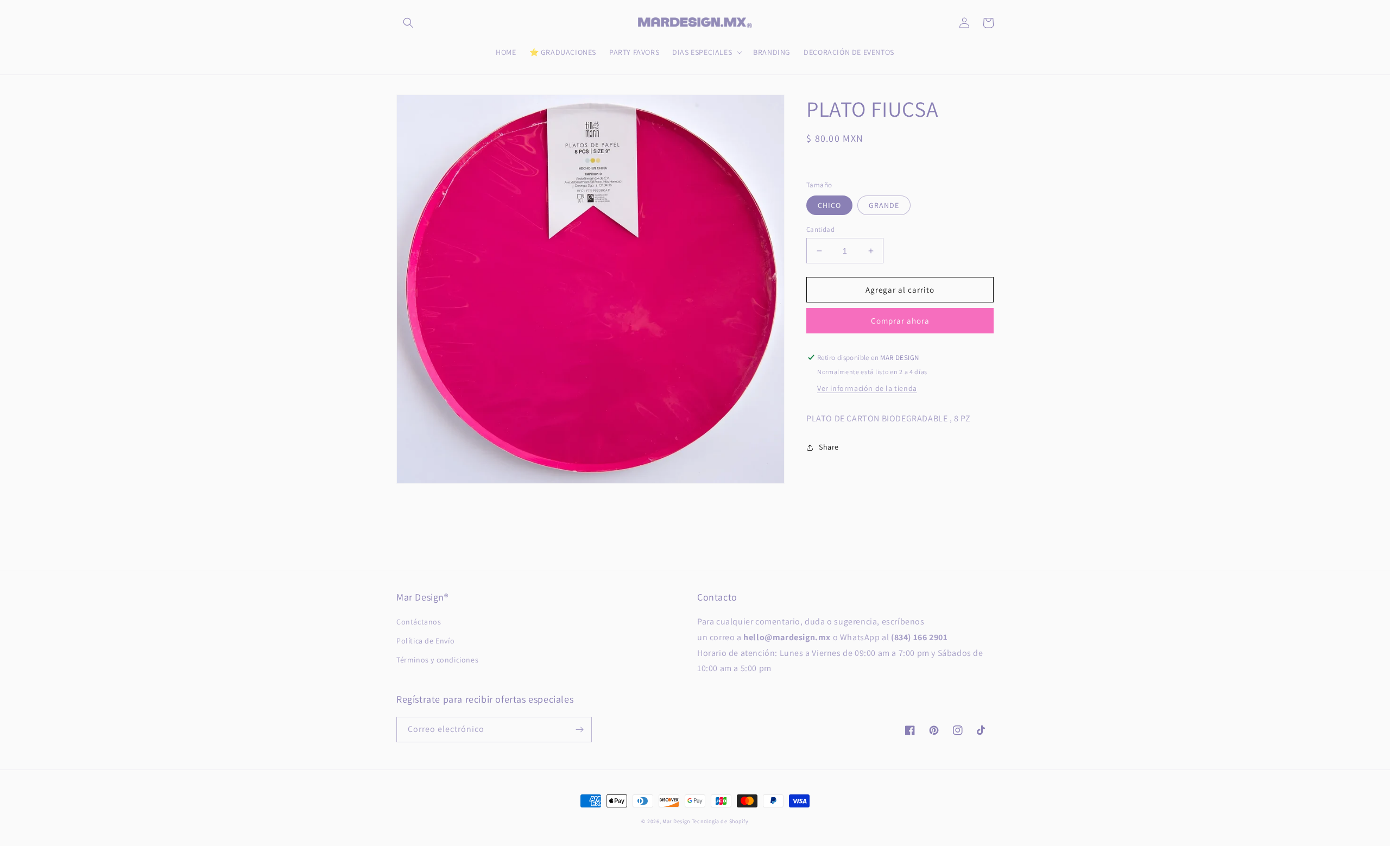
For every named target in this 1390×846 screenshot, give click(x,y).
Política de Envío (425, 641)
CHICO (829, 205)
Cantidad (820, 229)
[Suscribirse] (579, 729)
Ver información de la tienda (867, 388)
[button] (408, 23)
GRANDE (884, 205)
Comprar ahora (900, 320)
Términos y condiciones (437, 660)
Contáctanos (418, 622)
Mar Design (676, 821)
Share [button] (829, 447)
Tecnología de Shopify (720, 821)
